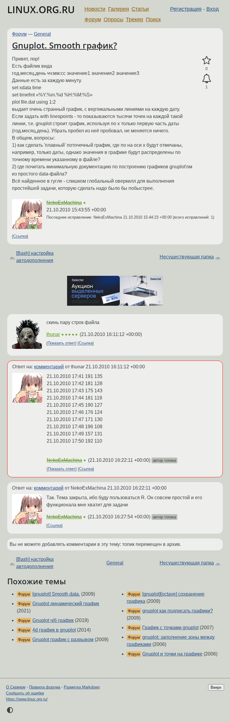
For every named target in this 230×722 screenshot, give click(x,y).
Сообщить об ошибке (25, 693)
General (42, 34)
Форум (92, 19)
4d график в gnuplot (54, 629)
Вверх (216, 687)
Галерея (118, 9)
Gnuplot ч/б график (53, 620)
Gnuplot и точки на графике (172, 653)
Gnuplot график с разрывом (62, 639)
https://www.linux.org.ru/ (27, 699)
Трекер (134, 19)
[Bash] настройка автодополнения (35, 257)
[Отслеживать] (206, 78)
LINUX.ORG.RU (41, 9)
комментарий (49, 366)
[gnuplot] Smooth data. (56, 594)
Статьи (140, 9)
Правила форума (44, 687)
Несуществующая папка (187, 256)
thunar (53, 334)
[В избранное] (206, 60)
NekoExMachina (64, 202)
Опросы (113, 19)
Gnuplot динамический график (65, 603)
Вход (212, 9)
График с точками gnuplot (170, 627)
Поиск (153, 19)
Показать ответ (61, 343)
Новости (94, 9)
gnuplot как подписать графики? (177, 610)
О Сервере (15, 687)
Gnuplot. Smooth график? (64, 45)
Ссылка (20, 236)
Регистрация (186, 9)
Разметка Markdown (82, 687)
